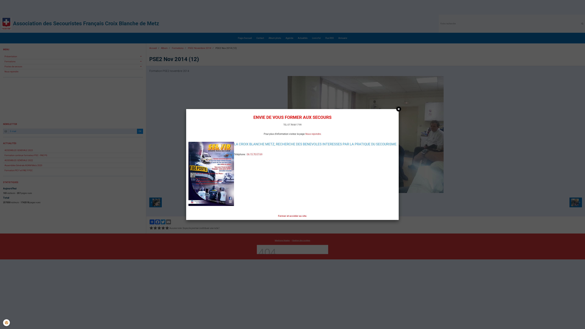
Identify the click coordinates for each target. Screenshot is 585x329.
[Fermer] (398, 109)
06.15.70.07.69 (254, 154)
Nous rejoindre (313, 134)
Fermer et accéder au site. (292, 216)
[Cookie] (6, 322)
